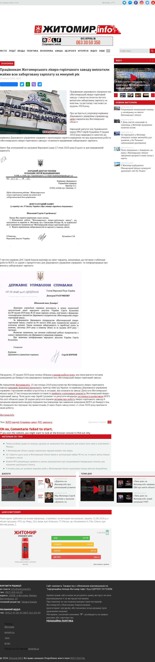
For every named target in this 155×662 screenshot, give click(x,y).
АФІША (59, 50)
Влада (21, 50)
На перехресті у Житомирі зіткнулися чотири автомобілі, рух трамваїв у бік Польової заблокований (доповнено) (136, 138)
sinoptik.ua (33, 648)
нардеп (16, 422)
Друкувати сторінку (97, 422)
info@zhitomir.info (21, 588)
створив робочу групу (63, 374)
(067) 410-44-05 (14, 592)
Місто (3, 50)
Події (12, 50)
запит (34, 422)
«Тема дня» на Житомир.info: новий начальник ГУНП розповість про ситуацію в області (143, 501)
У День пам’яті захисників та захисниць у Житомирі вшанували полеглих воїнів (136, 125)
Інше (102, 50)
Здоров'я (70, 50)
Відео (119, 60)
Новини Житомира (126, 102)
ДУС (40, 422)
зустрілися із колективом (90, 396)
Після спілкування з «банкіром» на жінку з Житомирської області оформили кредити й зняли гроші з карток (137, 154)
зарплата (47, 422)
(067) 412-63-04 (31, 612)
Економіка (46, 50)
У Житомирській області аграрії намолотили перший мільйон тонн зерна (39, 450)
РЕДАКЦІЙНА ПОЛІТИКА (59, 620)
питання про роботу (64, 399)
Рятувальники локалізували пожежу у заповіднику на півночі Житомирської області (137, 112)
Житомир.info (23, 384)
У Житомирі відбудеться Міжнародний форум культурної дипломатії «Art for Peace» (136, 168)
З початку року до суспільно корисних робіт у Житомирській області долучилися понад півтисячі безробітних (56, 468)
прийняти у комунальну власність (69, 393)
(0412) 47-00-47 (13, 612)
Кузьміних (25, 422)
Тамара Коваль (29, 601)
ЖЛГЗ (8, 422)
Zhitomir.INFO (16, 658)
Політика (32, 50)
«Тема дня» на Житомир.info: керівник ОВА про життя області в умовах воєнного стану (144, 487)
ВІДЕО (94, 50)
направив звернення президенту (25, 387)
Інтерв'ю (83, 50)
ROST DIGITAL (77, 658)
